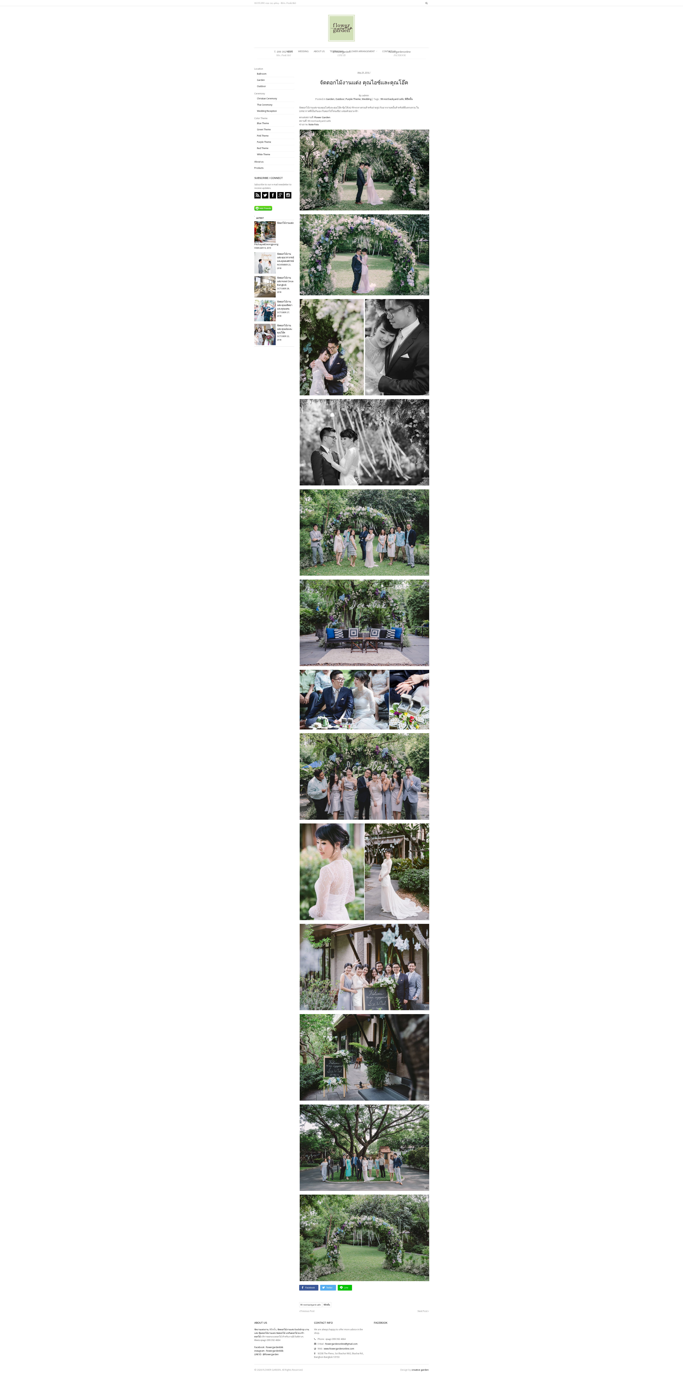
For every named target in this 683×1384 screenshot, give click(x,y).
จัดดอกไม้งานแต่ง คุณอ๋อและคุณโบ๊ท (284, 329)
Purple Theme (353, 99)
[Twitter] (265, 195)
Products (258, 167)
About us (319, 51)
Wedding (303, 51)
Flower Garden (322, 117)
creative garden (420, 1369)
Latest (260, 218)
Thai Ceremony (264, 104)
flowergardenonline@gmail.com (341, 1343)
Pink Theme (263, 135)
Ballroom (261, 73)
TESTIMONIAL (337, 51)
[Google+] (280, 195)
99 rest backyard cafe (392, 99)
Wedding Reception (267, 111)
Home (289, 51)
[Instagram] (288, 195)
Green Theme (264, 129)
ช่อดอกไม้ (280, 1333)
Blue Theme (263, 123)
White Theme (263, 154)
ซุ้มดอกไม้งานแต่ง (267, 1333)
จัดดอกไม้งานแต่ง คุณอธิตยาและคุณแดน (284, 305)
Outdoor (340, 99)
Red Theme (262, 148)
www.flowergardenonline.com (339, 1348)
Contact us (389, 51)
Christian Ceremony (267, 98)
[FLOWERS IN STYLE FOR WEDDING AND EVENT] (341, 39)
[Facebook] (273, 195)
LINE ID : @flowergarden (266, 1354)
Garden (330, 99)
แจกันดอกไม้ (292, 1333)
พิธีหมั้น (409, 99)
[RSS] (257, 195)
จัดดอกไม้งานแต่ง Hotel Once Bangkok (285, 281)
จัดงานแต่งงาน (261, 1329)
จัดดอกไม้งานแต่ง (285, 1329)
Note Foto (314, 124)
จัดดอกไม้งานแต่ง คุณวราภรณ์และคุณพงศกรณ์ (285, 257)
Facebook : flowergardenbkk (268, 1347)
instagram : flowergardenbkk (268, 1350)
